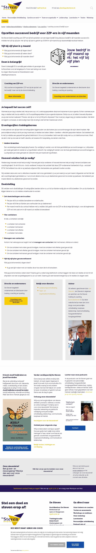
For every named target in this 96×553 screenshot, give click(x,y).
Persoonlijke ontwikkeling (83, 521)
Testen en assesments (82, 510)
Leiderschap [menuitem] (63, 18)
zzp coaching (42, 26)
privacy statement (25, 550)
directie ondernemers (29, 26)
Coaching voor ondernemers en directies (70, 96)
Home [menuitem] (4, 18)
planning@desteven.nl (67, 8)
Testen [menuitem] (82, 18)
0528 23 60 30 (41, 8)
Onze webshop (79, 516)
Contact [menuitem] (5, 21)
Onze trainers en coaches (83, 507)
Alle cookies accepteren (75, 544)
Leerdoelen (78, 519)
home (3, 26)
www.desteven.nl (75, 300)
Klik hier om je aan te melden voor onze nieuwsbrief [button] (48, 470)
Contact (75, 428)
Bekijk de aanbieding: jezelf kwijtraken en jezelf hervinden (16, 447)
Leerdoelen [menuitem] (73, 18)
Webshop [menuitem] (90, 18)
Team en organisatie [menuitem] (49, 18)
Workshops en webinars (82, 513)
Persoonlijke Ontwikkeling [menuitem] (17, 18)
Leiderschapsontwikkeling (48, 288)
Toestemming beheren (56, 545)
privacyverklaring (78, 470)
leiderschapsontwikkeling (14, 26)
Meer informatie (14, 96)
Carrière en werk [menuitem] (33, 18)
